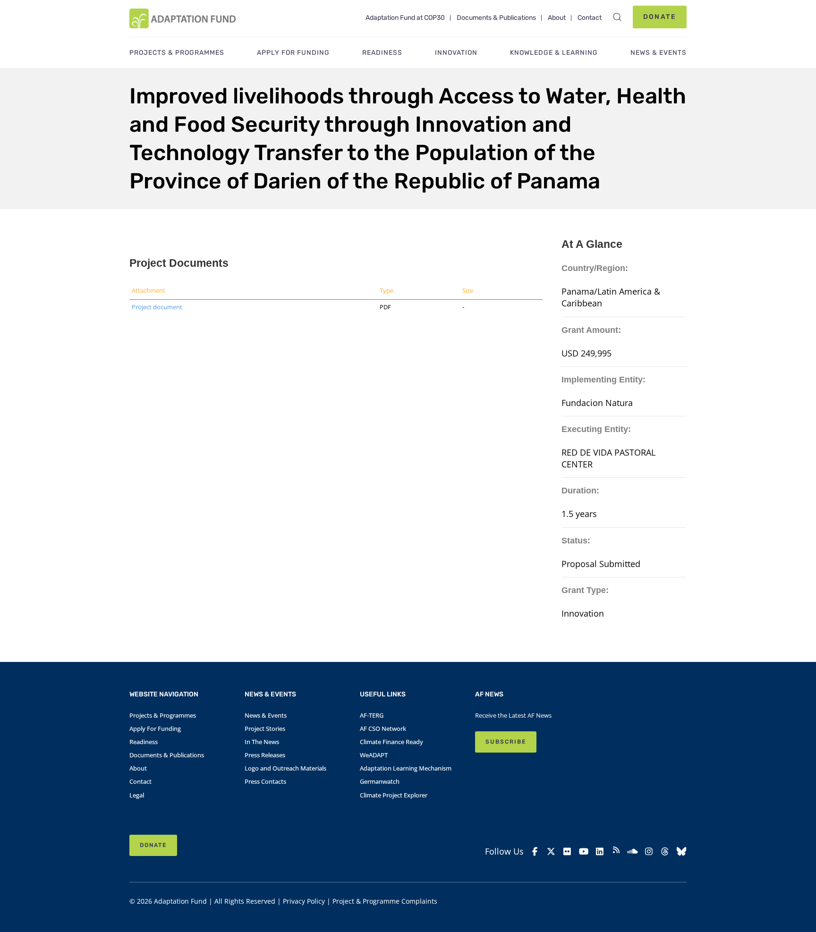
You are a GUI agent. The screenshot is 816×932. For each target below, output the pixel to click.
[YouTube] (583, 851)
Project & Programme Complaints (384, 901)
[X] (551, 851)
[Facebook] (534, 851)
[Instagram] (649, 851)
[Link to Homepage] (182, 18)
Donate (659, 17)
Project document (157, 307)
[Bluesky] (681, 851)
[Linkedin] (600, 851)
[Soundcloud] (632, 851)
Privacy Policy (304, 901)
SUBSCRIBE (505, 741)
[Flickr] (567, 851)
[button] (617, 17)
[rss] (616, 851)
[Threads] (665, 851)
